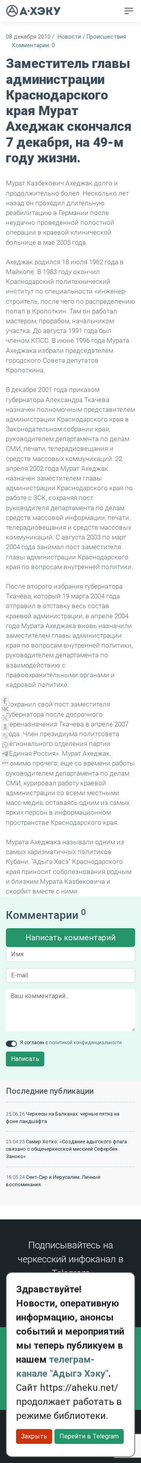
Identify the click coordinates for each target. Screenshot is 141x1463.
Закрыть (34, 1436)
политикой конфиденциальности (85, 1042)
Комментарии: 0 (33, 45)
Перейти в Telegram (89, 1436)
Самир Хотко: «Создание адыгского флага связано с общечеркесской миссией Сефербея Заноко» (66, 1149)
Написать (25, 1059)
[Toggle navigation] (129, 11)
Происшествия (106, 37)
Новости (69, 37)
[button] (112, 11)
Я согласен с (71, 1042)
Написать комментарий (70, 937)
